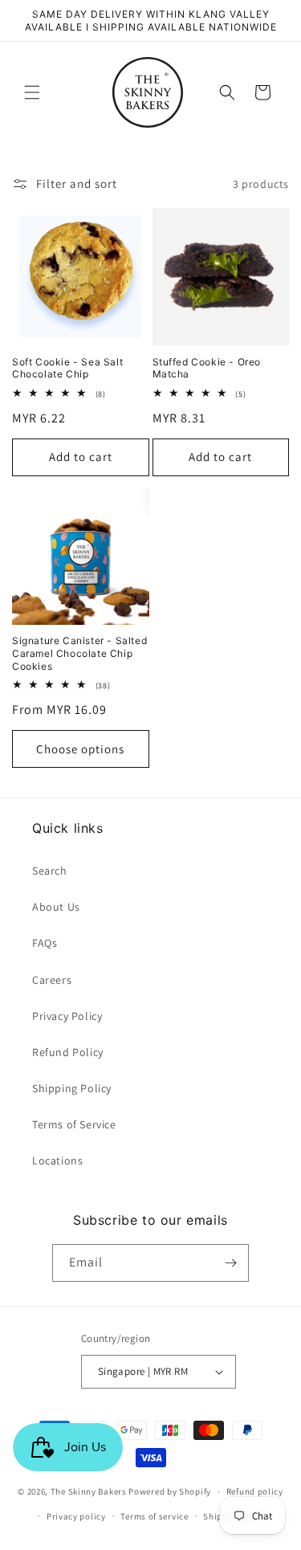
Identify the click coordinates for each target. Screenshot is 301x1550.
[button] (32, 92)
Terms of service (154, 1516)
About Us (56, 906)
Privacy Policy (67, 1016)
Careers (51, 980)
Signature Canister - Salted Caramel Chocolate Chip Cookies (79, 652)
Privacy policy (76, 1516)
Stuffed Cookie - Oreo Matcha (207, 368)
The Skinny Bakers (89, 1491)
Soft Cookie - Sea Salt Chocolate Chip (67, 368)
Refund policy (254, 1491)
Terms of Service (74, 1124)
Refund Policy (68, 1052)
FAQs (44, 943)
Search (49, 870)
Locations (57, 1160)
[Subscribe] (230, 1263)
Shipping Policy (72, 1088)
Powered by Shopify (169, 1491)
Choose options (80, 749)
